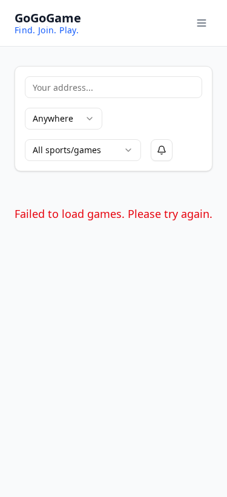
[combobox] (63, 119)
